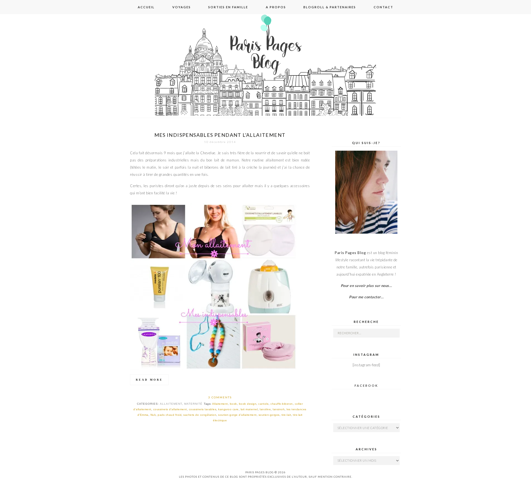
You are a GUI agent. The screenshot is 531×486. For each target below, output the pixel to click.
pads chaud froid (169, 414)
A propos (276, 7)
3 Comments (220, 397)
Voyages (181, 7)
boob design (248, 403)
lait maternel (249, 409)
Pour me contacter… (366, 297)
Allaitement (171, 403)
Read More (149, 379)
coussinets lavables (203, 409)
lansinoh (279, 409)
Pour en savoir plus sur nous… (366, 285)
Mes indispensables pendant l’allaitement (220, 135)
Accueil (146, 7)
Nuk (153, 414)
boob (233, 403)
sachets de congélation (199, 414)
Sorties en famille (228, 7)
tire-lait (286, 414)
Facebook (366, 385)
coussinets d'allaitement (170, 409)
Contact (383, 7)
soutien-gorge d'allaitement (237, 414)
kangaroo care (228, 409)
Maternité (193, 403)
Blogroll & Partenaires (329, 7)
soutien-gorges (269, 414)
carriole (263, 403)
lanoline (265, 409)
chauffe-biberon (281, 403)
